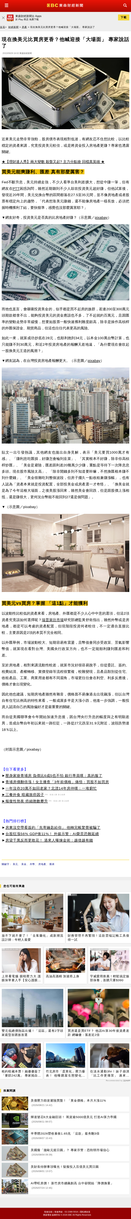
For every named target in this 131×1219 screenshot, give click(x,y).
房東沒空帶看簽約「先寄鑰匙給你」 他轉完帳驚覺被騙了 (52, 827)
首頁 (2, 27)
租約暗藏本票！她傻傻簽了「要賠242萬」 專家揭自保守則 (21, 1074)
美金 (23, 864)
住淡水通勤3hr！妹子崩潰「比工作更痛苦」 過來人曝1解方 (109, 1074)
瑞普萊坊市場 (53, 620)
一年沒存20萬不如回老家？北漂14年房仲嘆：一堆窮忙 (51, 788)
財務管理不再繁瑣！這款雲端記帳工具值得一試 (98, 937)
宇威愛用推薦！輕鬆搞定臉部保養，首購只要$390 (109, 978)
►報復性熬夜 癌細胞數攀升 (25, 801)
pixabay (101, 217)
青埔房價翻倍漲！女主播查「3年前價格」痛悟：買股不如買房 (57, 782)
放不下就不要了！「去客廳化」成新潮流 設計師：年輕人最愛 (32, 937)
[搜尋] (124, 8)
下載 (124, 17)
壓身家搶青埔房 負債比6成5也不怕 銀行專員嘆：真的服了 (53, 775)
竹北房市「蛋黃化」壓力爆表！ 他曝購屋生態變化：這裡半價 (65, 1074)
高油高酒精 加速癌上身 (62, 976)
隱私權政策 (85, 1212)
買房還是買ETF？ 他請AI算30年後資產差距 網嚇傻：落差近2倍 (98, 1032)
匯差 (52, 864)
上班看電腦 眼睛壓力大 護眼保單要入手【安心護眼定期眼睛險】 (21, 978)
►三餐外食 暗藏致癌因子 (23, 795)
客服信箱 (48, 1212)
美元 (15, 864)
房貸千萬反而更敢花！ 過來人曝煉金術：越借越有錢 (49, 840)
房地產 (42, 864)
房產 (24, 27)
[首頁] (65, 5)
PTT (16, 188)
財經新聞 (13, 27)
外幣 (32, 864)
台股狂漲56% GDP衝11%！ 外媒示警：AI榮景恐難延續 (52, 834)
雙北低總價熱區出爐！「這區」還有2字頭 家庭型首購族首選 (32, 1032)
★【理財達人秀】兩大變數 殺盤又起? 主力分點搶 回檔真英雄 (51, 162)
